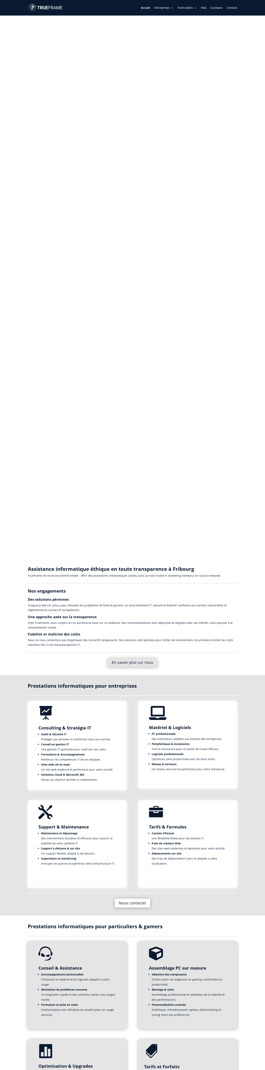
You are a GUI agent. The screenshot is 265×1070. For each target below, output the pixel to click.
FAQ (203, 8)
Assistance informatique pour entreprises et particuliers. (132, 18)
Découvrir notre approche (132, 40)
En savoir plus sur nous (132, 662)
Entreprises (162, 8)
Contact (232, 8)
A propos (216, 8)
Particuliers (185, 8)
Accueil (145, 8)
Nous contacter (132, 903)
